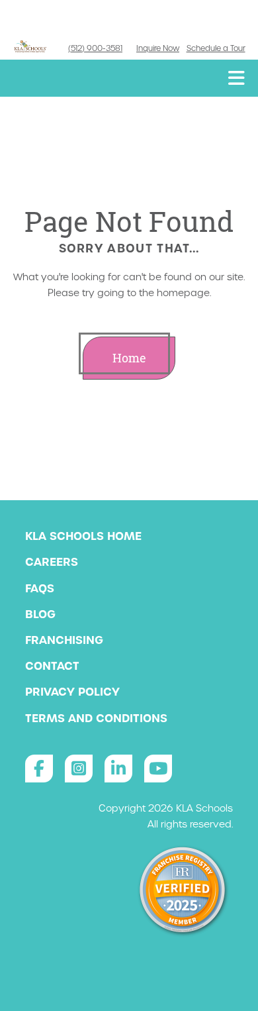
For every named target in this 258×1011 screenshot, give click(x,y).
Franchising (64, 640)
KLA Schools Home (83, 536)
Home (129, 358)
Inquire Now (157, 48)
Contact (52, 666)
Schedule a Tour (216, 48)
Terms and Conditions (96, 718)
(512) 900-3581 (95, 48)
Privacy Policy (72, 691)
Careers (51, 562)
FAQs (39, 588)
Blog (40, 614)
